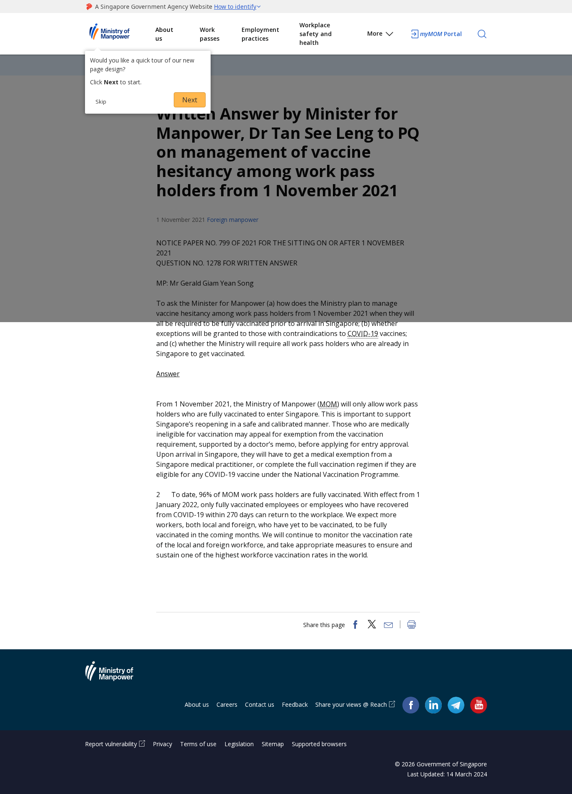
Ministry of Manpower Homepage (120, 34)
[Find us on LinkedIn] (433, 705)
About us (164, 34)
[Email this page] (388, 625)
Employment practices (260, 34)
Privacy (162, 744)
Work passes (209, 34)
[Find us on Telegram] (456, 704)
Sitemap (273, 744)
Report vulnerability (111, 744)
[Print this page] (411, 625)
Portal (441, 34)
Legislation (239, 744)
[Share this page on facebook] (355, 625)
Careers (226, 704)
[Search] (482, 34)
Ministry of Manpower (115, 676)
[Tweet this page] (371, 625)
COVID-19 (363, 333)
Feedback (295, 704)
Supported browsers (319, 744)
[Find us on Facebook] (410, 704)
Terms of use (198, 744)
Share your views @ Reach (351, 704)
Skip (100, 101)
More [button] (374, 33)
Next (189, 99)
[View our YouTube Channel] (478, 704)
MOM (328, 404)
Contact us (259, 704)
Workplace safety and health (315, 34)
